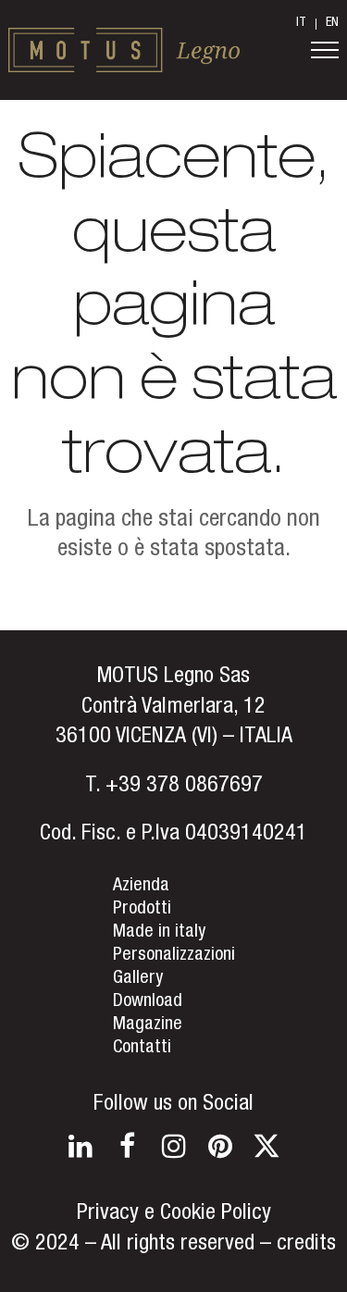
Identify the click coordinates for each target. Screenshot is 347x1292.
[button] (325, 50)
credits (306, 1245)
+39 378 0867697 (184, 787)
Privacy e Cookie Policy (174, 1214)
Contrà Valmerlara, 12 (173, 708)
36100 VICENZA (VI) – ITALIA (174, 738)
